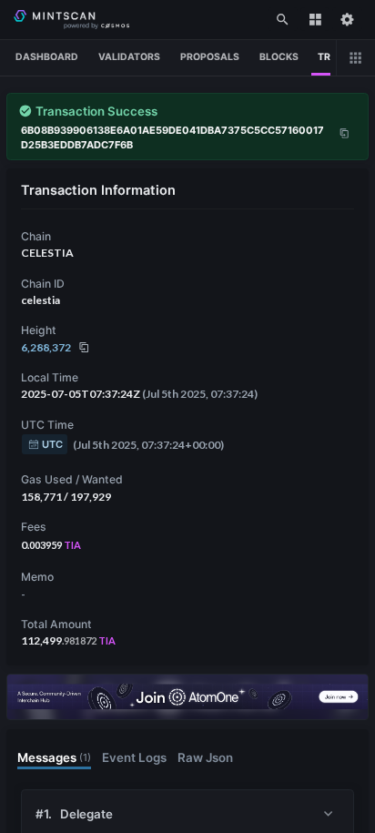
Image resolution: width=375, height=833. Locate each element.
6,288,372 (46, 347)
